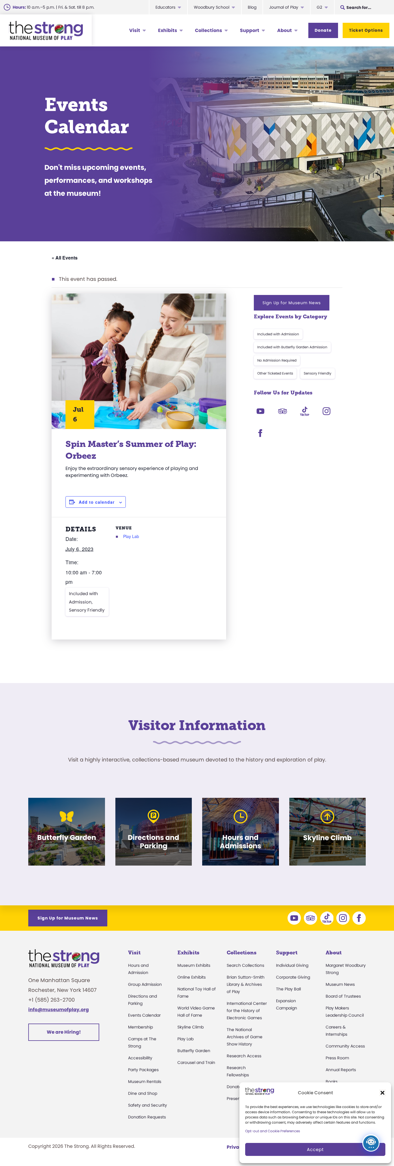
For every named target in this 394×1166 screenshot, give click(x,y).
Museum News (340, 984)
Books (331, 1081)
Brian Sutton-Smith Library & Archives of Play (245, 984)
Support (249, 30)
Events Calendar (144, 1015)
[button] (382, 1093)
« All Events (65, 257)
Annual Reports (341, 1070)
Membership (140, 1027)
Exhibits (167, 30)
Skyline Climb (190, 1027)
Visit (134, 30)
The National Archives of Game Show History (244, 1037)
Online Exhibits (191, 977)
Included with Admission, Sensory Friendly (86, 601)
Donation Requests (147, 1117)
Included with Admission (278, 334)
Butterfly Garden (193, 1051)
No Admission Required (277, 360)
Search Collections (245, 965)
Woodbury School (211, 7)
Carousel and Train (196, 1062)
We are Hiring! (64, 1032)
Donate (323, 30)
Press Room (337, 1058)
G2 (319, 7)
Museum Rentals (144, 1081)
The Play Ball (288, 989)
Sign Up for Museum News (291, 303)
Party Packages (143, 1070)
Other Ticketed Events (275, 373)
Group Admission (145, 984)
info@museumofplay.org (58, 1009)
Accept (315, 1149)
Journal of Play (283, 7)
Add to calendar (97, 502)
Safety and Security (147, 1105)
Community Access (345, 1046)
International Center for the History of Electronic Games (247, 1010)
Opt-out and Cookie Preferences (272, 1131)
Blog (252, 7)
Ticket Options (366, 30)
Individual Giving (292, 965)
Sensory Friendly (317, 373)
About (284, 30)
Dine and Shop (142, 1093)
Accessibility (140, 1058)
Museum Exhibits (193, 965)
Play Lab (131, 536)
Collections (208, 30)
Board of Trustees (343, 996)
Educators (165, 7)
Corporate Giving (293, 977)
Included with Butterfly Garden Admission (292, 347)
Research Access (244, 1056)
